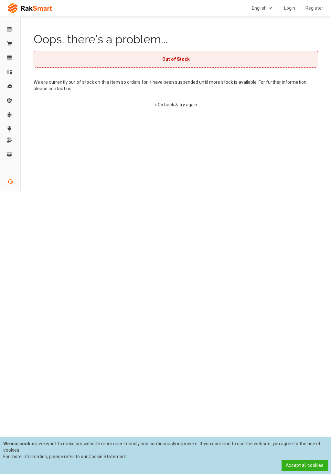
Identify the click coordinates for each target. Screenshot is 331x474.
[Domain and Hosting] (10, 115)
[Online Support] (10, 181)
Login (289, 8)
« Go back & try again (176, 104)
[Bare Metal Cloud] (10, 72)
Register (314, 8)
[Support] (10, 140)
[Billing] (10, 154)
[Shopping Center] (10, 43)
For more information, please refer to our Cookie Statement (65, 456)
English (259, 8)
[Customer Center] (10, 29)
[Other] (10, 100)
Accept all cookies (305, 465)
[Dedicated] (10, 58)
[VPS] (10, 86)
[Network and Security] (10, 129)
